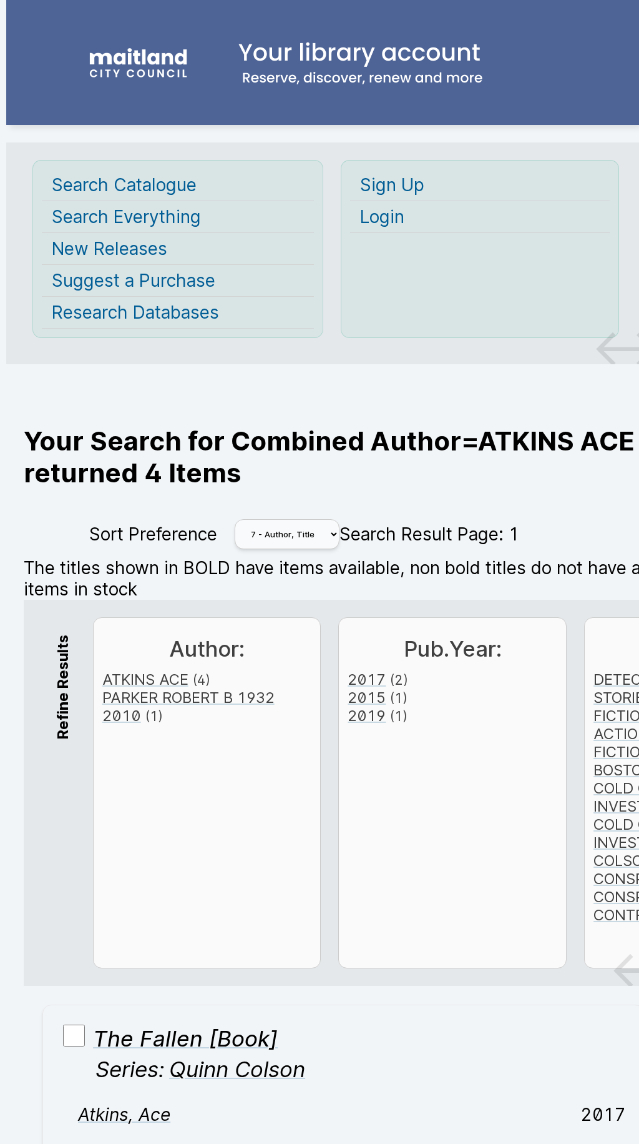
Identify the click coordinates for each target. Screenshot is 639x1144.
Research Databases (135, 312)
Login (382, 216)
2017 (367, 679)
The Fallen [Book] (185, 1038)
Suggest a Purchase (133, 280)
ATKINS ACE (145, 679)
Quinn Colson (237, 1069)
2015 (367, 698)
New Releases (109, 248)
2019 (367, 716)
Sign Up (392, 185)
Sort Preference (153, 534)
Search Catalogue (124, 185)
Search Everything (126, 216)
